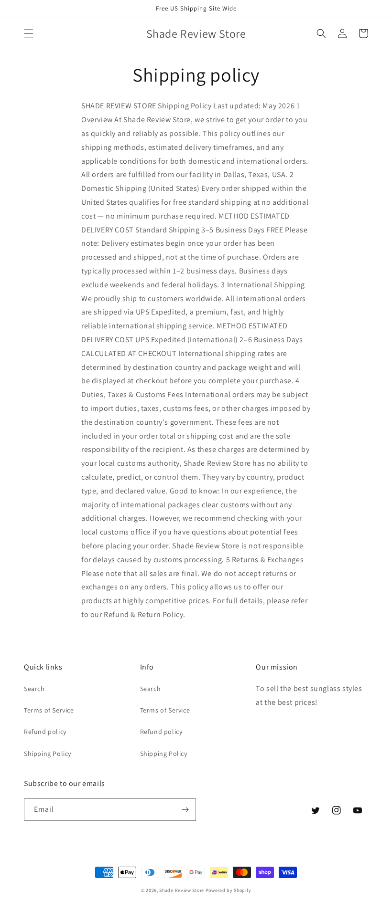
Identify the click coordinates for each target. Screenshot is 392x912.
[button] (28, 33)
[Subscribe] (185, 809)
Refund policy (45, 731)
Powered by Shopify (228, 890)
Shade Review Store (181, 890)
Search (34, 688)
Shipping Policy (47, 753)
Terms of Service (49, 710)
